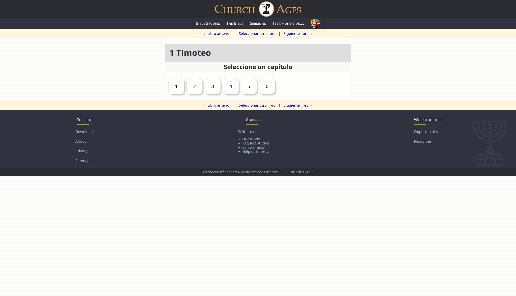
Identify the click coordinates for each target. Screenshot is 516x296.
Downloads (85, 131)
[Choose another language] (315, 23)
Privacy (81, 151)
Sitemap (82, 160)
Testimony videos (288, 23)
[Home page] (258, 9)
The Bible (234, 23)
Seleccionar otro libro (257, 33)
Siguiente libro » (298, 33)
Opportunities (426, 131)
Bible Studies (208, 23)
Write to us (254, 141)
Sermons (258, 23)
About (80, 141)
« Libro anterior (217, 33)
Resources (423, 141)
